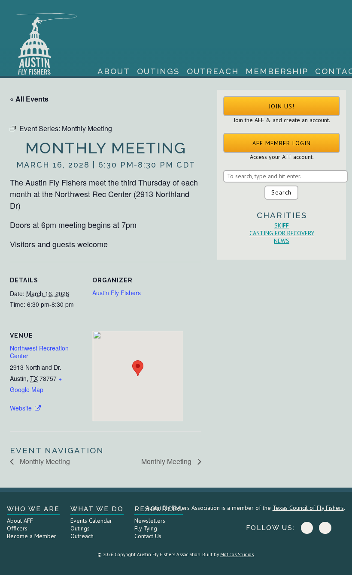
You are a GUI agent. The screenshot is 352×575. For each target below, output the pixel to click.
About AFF (20, 520)
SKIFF (281, 225)
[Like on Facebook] (307, 528)
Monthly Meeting (44, 461)
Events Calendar (91, 520)
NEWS (281, 241)
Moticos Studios (237, 554)
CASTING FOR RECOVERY (281, 233)
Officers (17, 528)
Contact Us (147, 536)
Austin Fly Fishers (116, 292)
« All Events (29, 99)
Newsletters (149, 520)
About (113, 71)
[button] (281, 106)
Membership (277, 71)
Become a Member (31, 536)
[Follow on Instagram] (325, 528)
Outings (158, 71)
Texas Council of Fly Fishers (308, 508)
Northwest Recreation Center (39, 352)
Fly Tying (145, 528)
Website (21, 408)
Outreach (213, 71)
